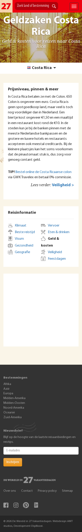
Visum (19, 239)
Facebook (6, 505)
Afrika (7, 384)
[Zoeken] (54, 7)
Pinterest (26, 505)
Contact (27, 491)
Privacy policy (47, 491)
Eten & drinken (58, 232)
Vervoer (53, 225)
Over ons (9, 491)
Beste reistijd (25, 232)
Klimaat (20, 225)
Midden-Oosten (14, 403)
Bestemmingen (15, 377)
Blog (36, 505)
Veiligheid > (63, 185)
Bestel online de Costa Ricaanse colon (43, 172)
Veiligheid (55, 252)
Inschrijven (12, 462)
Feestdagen (57, 259)
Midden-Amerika (14, 398)
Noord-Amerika (13, 408)
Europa (8, 393)
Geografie (22, 252)
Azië (6, 389)
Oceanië (9, 412)
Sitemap (67, 491)
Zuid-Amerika (12, 417)
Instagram (16, 505)
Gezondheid (24, 245)
